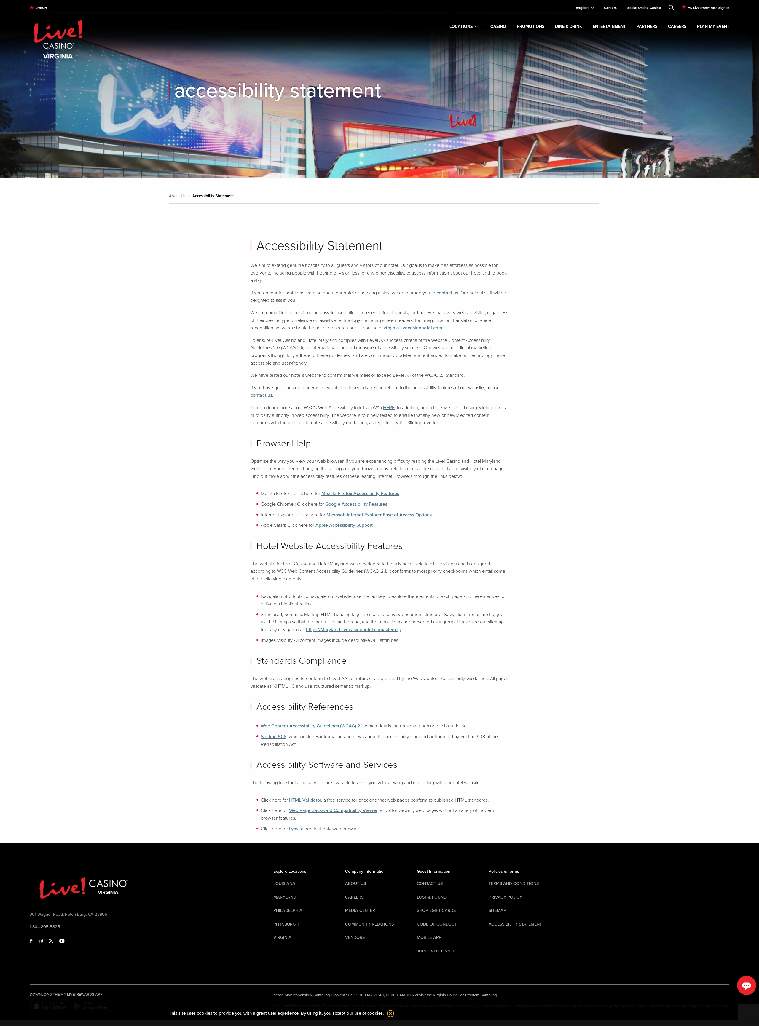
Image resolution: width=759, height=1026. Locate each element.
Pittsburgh (286, 924)
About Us (177, 196)
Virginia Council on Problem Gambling (465, 995)
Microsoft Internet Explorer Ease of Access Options (379, 515)
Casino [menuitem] (498, 26)
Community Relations (369, 924)
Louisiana (284, 883)
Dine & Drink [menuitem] (568, 26)
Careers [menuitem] (610, 8)
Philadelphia (287, 910)
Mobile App (429, 937)
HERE (389, 408)
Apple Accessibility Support (344, 525)
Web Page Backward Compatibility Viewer (333, 810)
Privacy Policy (505, 897)
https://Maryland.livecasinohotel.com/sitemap (353, 630)
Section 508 (273, 737)
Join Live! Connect (437, 951)
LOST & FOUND (432, 897)
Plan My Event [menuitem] (713, 26)
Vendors (355, 937)
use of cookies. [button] (369, 1013)
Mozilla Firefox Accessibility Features (360, 494)
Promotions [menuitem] (530, 26)
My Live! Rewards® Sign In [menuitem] (708, 8)
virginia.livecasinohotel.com (413, 328)
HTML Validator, (305, 800)
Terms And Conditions (514, 883)
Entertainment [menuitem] (609, 26)
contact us (447, 293)
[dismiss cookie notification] (389, 1013)
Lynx (294, 829)
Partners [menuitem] (647, 26)
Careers (354, 897)
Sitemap (497, 910)
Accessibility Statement (515, 924)
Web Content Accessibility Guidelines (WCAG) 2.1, (312, 726)
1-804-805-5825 (45, 926)
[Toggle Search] (671, 6)
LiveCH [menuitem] (41, 8)
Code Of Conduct (437, 924)
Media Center (360, 910)
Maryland (284, 897)
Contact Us (430, 883)
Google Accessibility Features (356, 504)
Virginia (282, 937)
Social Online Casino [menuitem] (644, 8)
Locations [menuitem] (461, 26)
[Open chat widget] (746, 985)
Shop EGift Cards (436, 910)
